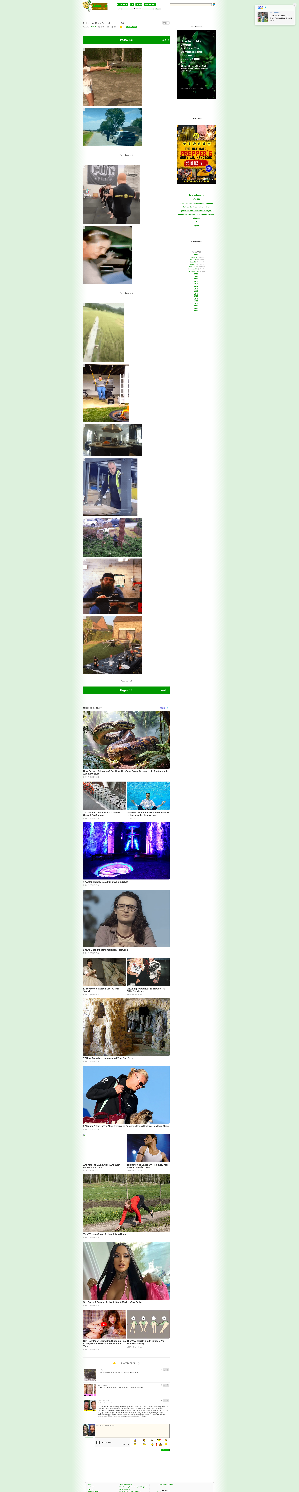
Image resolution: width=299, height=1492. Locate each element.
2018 (196, 284)
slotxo (196, 222)
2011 (196, 301)
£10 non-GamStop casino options (196, 207)
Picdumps (91, 1489)
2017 (196, 286)
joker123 (196, 218)
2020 (196, 279)
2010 (196, 303)
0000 (196, 311)
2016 (196, 289)
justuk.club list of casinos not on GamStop (196, 203)
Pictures (91, 1487)
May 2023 (193, 262)
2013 (196, 296)
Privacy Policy (124, 1489)
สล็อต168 (196, 199)
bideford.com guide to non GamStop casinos (196, 214)
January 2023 (193, 271)
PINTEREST (150, 5)
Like (164, 23)
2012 (196, 298)
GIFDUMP (92, 27)
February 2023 (193, 269)
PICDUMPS (122, 5)
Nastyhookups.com (196, 195)
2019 (196, 281)
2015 (196, 291)
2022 (196, 274)
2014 (196, 293)
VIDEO (139, 5)
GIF (131, 5)
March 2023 (193, 266)
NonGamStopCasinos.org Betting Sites (133, 1487)
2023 (196, 255)
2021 (196, 276)
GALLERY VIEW (131, 27)
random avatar (89, 1437)
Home (90, 1484)
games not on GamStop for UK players (196, 211)
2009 (196, 306)
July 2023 (193, 257)
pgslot (196, 226)
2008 (196, 308)
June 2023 (193, 259)
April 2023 (193, 264)
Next (164, 39)
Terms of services (125, 1484)
